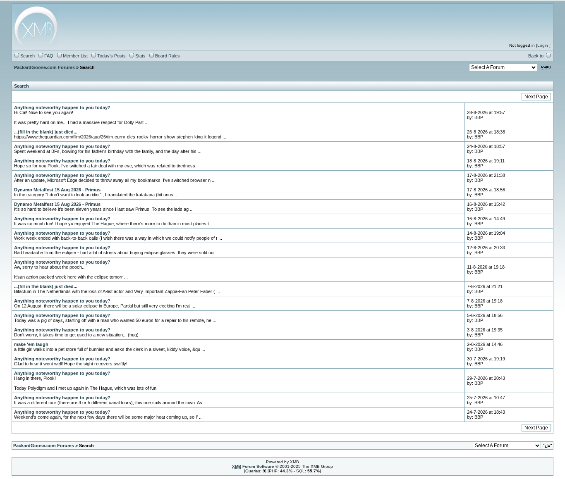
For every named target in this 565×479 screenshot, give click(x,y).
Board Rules (167, 55)
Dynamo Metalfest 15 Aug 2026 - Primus (57, 189)
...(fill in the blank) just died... (45, 131)
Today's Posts (111, 55)
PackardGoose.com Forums (44, 67)
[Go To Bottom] (546, 67)
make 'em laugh (31, 344)
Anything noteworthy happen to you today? (62, 107)
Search (27, 55)
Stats (140, 55)
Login (542, 45)
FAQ (48, 55)
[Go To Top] (548, 445)
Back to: (537, 55)
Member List (75, 55)
